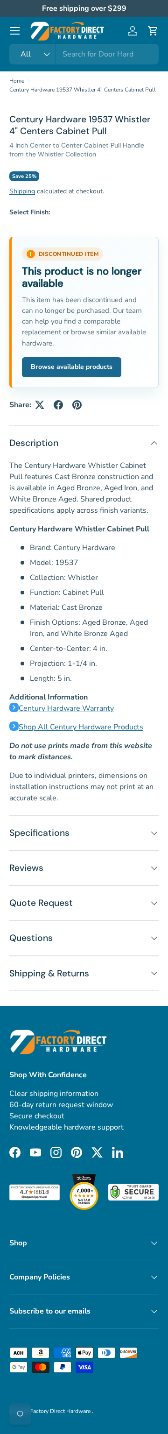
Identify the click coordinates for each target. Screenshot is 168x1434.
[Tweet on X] (39, 405)
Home (16, 81)
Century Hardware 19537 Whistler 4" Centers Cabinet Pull (82, 89)
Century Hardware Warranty (66, 708)
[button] (153, 31)
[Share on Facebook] (58, 405)
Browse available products (71, 366)
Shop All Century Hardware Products (81, 727)
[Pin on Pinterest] (77, 405)
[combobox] (84, 54)
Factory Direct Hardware (61, 1411)
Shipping (22, 191)
